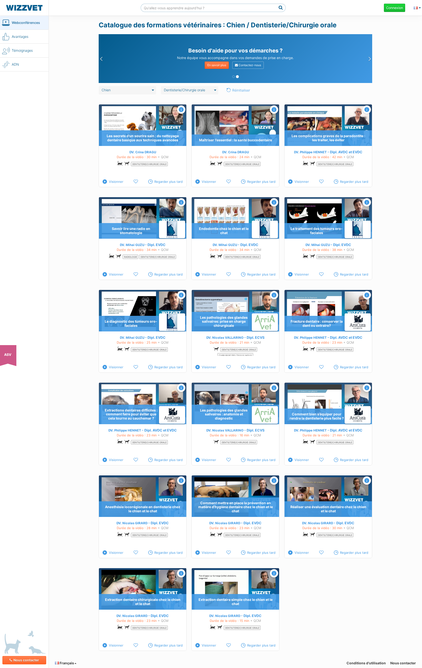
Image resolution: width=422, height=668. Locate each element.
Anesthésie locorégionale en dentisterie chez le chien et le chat (142, 509)
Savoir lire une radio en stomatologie (131, 231)
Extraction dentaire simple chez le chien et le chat (236, 602)
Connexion (394, 8)
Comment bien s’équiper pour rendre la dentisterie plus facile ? (317, 416)
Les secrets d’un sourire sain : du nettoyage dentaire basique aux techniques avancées (143, 138)
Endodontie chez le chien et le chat (224, 231)
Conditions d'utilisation (366, 663)
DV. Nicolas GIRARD (132, 523)
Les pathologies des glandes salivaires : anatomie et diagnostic (224, 414)
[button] (101, 58)
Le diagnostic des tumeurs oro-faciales (131, 323)
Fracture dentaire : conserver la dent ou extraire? (317, 323)
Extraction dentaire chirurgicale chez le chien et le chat (142, 602)
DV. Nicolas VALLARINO (224, 337)
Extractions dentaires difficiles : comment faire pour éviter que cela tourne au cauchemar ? (131, 414)
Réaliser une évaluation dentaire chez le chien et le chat (328, 509)
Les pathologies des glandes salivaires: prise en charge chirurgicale (224, 321)
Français (66, 663)
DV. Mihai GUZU (132, 245)
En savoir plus (216, 65)
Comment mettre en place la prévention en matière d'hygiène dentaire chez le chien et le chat (235, 507)
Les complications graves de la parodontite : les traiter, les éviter (328, 138)
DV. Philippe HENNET (310, 152)
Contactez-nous (249, 65)
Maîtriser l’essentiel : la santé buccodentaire (235, 140)
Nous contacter (26, 660)
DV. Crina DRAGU (142, 152)
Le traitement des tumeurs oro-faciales (317, 231)
